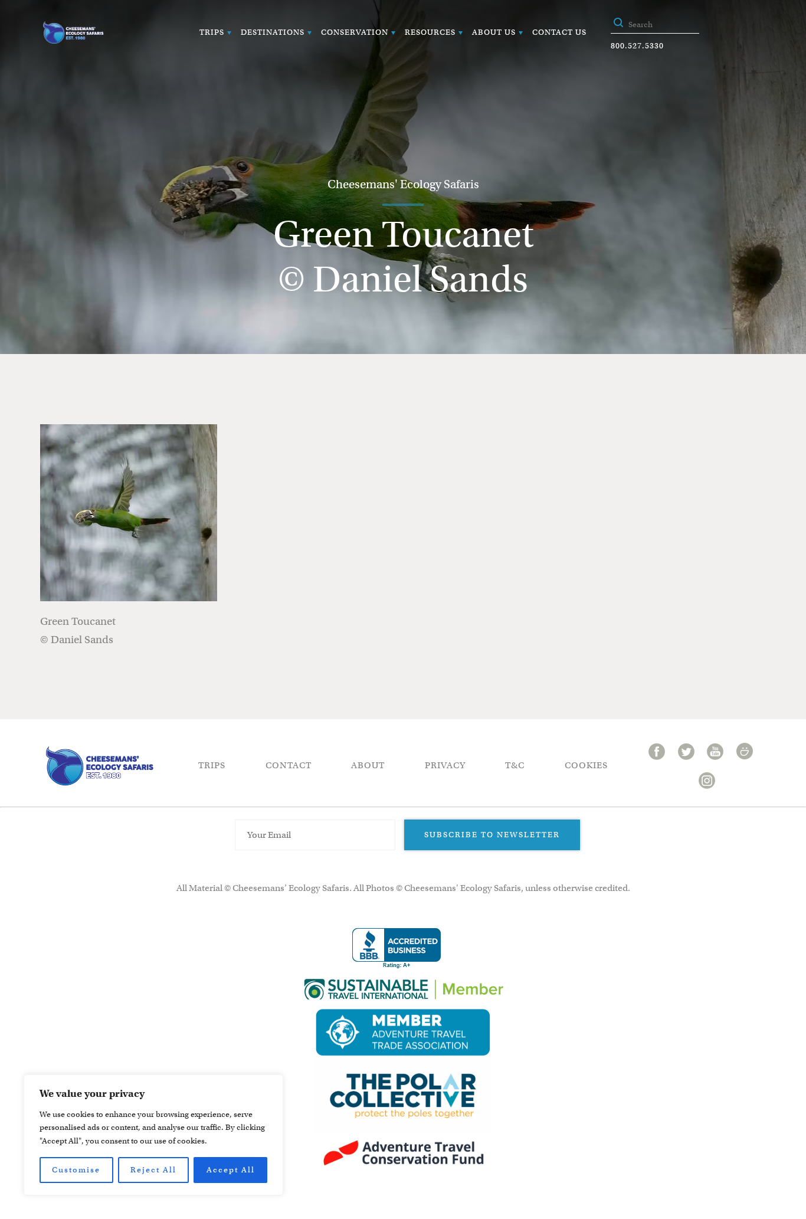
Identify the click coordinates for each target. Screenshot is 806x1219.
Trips (211, 32)
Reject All (153, 1170)
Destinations (272, 32)
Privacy (445, 765)
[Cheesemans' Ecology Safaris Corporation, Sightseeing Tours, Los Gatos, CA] (396, 948)
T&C (515, 765)
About (368, 765)
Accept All (231, 1170)
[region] (153, 1134)
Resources (430, 32)
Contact (289, 765)
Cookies (586, 765)
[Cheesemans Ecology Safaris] (73, 32)
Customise (76, 1170)
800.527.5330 (637, 46)
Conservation (354, 32)
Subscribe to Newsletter (492, 835)
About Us (494, 32)
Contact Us (559, 32)
